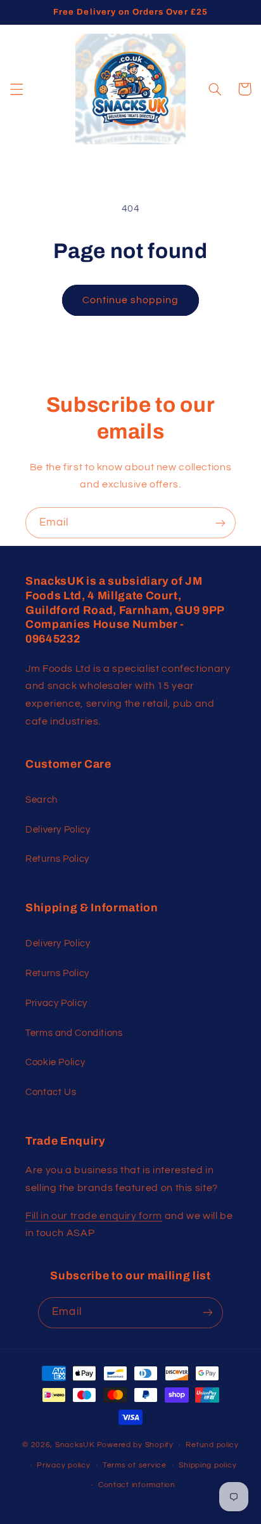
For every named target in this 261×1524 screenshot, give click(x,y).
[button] (16, 89)
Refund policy (212, 1444)
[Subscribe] (220, 522)
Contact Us (50, 1092)
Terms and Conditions (74, 1033)
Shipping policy (207, 1465)
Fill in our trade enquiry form (93, 1216)
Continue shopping (130, 300)
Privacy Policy (56, 1003)
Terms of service (135, 1465)
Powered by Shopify (135, 1444)
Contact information (136, 1484)
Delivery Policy (57, 829)
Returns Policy (57, 859)
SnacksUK (75, 1444)
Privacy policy (63, 1465)
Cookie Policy (55, 1062)
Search (41, 800)
